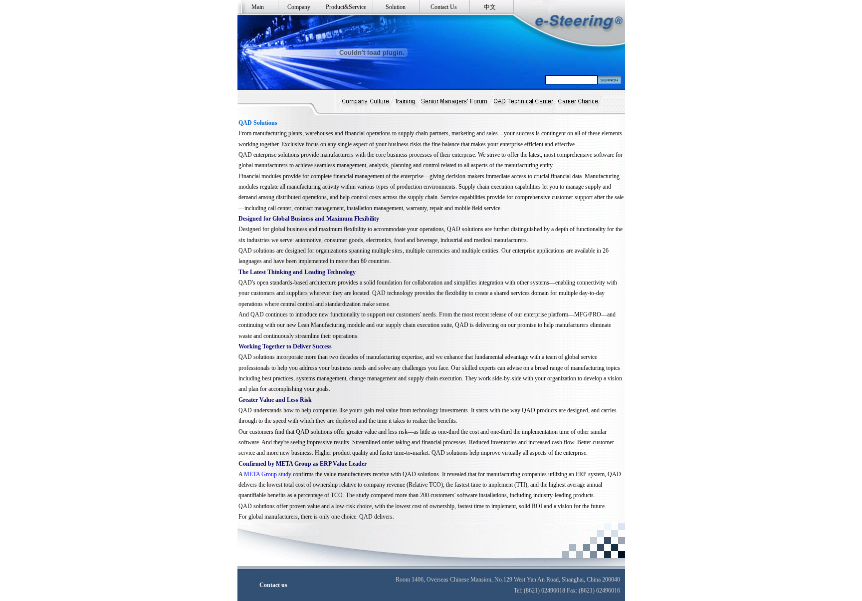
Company (298, 6)
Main (257, 6)
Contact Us (444, 6)
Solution (396, 6)
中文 (490, 6)
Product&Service (346, 6)
